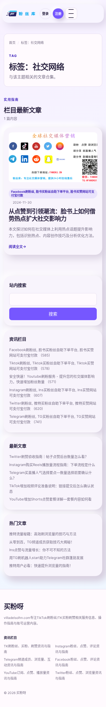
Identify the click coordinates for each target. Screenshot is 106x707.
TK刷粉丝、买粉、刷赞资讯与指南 (27, 649)
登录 (45, 14)
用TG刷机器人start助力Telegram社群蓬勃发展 (46, 557)
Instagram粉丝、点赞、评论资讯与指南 (77, 649)
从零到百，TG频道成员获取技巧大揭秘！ (41, 542)
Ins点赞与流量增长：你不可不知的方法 (40, 550)
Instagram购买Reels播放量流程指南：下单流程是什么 (52, 464)
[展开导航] (71, 14)
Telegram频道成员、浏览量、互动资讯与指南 (27, 662)
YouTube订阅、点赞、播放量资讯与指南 (26, 675)
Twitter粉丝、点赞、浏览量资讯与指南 (78, 675)
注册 (58, 14)
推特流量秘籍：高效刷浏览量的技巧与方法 (42, 534)
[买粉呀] (21, 13)
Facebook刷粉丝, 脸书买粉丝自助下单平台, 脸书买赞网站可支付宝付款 (52, 193)
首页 (12, 43)
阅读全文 (17, 246)
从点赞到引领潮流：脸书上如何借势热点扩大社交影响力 (52, 215)
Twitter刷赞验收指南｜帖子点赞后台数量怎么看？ (48, 456)
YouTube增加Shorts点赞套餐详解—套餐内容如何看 (50, 499)
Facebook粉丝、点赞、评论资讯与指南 (77, 662)
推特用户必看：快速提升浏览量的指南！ (41, 565)
